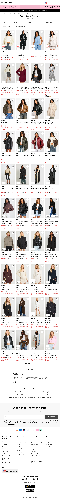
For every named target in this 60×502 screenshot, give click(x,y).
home (2, 13)
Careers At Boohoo (51, 440)
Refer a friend (50, 446)
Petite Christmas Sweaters (32, 397)
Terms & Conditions (37, 442)
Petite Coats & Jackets (29, 13)
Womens (7, 13)
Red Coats (23, 392)
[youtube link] (34, 479)
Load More (30, 369)
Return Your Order (22, 440)
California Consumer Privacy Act (36, 461)
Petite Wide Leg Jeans (24, 395)
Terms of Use (35, 447)
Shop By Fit (12, 13)
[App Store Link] (30, 488)
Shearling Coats (32, 392)
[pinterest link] (26, 479)
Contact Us (20, 454)
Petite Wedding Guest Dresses (47, 392)
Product (33, 449)
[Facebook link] (30, 479)
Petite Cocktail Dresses (9, 395)
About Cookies (35, 444)
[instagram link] (23, 479)
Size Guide (5, 441)
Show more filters (19, 26)
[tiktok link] (37, 479)
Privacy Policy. (11, 424)
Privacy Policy (35, 440)
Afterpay (5, 444)
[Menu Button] (2, 2)
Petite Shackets (46, 397)
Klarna (4, 446)
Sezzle (4, 448)
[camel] (50, 96)
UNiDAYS (5, 451)
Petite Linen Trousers (51, 395)
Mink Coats (6, 392)
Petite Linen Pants (38, 395)
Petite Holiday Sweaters (16, 397)
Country (4, 467)
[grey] (46, 96)
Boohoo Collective (8, 456)
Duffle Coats (15, 392)
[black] (48, 96)
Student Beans (6, 453)
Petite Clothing (20, 13)
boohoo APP (6, 462)
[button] (46, 2)
